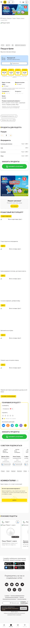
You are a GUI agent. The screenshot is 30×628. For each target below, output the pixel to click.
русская (4, 97)
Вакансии (22, 597)
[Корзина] (23, 2)
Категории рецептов (21, 599)
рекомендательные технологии (10, 608)
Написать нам (15, 603)
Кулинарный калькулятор (8, 116)
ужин (8, 471)
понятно (23, 608)
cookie (3, 609)
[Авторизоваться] (26, 2)
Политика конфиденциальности (17, 595)
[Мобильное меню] (1, 2)
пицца (2, 471)
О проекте (7, 595)
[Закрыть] (27, 601)
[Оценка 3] (8, 415)
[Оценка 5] (13, 415)
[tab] (4, 625)
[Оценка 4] (10, 415)
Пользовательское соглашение (11, 597)
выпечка (19, 471)
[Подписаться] (17, 522)
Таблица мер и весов (7, 120)
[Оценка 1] (3, 415)
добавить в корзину (15, 166)
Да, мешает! (14, 206)
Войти (14, 500)
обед (25, 471)
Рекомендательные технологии (9, 599)
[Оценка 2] (5, 415)
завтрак (13, 471)
